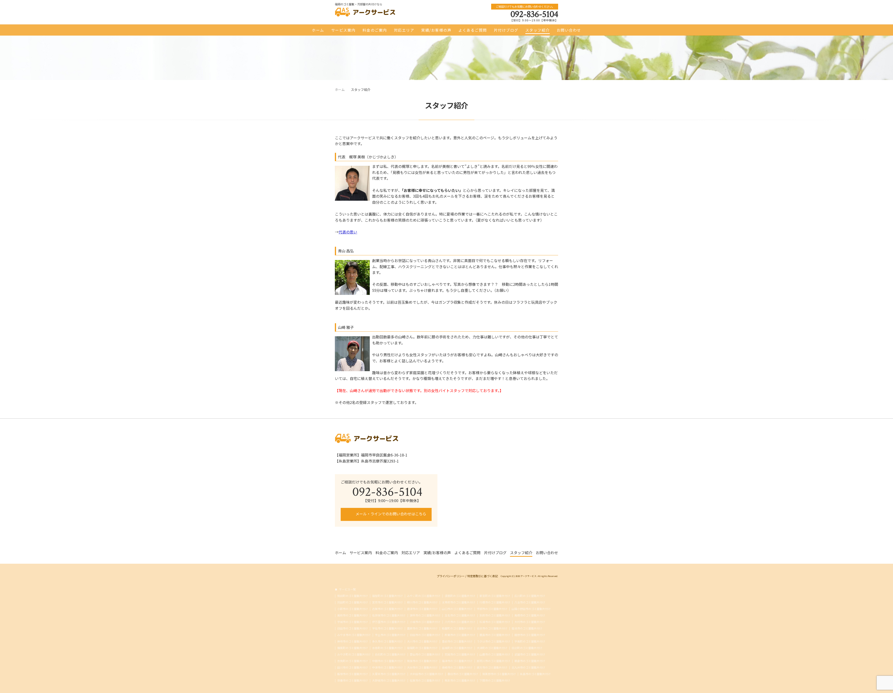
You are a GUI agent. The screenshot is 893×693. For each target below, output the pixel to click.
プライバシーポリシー (451, 576)
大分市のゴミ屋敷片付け (422, 667)
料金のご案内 (375, 30)
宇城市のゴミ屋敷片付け (352, 621)
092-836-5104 (534, 14)
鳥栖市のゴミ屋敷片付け (529, 615)
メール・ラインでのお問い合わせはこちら (390, 513)
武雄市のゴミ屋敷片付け (529, 654)
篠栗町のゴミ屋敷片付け (352, 647)
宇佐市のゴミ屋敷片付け (387, 628)
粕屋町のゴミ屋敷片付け (457, 628)
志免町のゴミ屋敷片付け (352, 661)
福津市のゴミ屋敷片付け (457, 661)
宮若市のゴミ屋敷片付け (387, 602)
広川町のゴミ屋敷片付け (529, 595)
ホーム (318, 30)
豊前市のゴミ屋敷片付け (457, 641)
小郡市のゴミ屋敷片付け (352, 608)
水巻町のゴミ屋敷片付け (387, 647)
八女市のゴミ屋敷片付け (529, 602)
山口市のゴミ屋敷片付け (457, 608)
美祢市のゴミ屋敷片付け (352, 615)
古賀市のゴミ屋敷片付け (387, 608)
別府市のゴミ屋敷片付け (495, 615)
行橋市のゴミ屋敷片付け (495, 602)
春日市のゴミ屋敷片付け (462, 674)
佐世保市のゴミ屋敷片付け (389, 615)
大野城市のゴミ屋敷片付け (389, 680)
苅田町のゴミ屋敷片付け (352, 602)
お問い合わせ (569, 30)
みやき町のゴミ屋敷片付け (354, 654)
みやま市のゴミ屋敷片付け (354, 634)
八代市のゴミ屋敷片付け (460, 621)
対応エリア (404, 30)
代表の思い (348, 232)
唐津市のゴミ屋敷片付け (422, 608)
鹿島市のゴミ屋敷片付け (495, 634)
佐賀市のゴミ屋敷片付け (425, 680)
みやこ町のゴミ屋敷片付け (423, 595)
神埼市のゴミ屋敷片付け (352, 641)
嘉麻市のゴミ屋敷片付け (422, 628)
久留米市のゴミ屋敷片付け (389, 674)
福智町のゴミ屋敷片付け (387, 595)
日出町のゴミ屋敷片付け (527, 647)
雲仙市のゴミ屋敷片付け (425, 654)
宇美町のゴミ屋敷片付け (529, 641)
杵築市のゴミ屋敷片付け (460, 634)
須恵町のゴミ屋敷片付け (460, 595)
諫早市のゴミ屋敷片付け (425, 615)
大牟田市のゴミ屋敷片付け (426, 674)
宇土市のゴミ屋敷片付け (390, 634)
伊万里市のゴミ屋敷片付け (389, 621)
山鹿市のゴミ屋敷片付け (495, 654)
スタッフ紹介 (537, 30)
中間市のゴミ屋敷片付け (387, 661)
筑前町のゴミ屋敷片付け (352, 595)
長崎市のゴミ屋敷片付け (457, 667)
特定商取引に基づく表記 (482, 576)
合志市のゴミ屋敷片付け (492, 628)
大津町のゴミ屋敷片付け (492, 647)
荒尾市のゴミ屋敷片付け (460, 654)
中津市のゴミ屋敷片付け (387, 667)
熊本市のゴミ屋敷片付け (460, 680)
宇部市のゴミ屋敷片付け (492, 608)
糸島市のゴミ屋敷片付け (535, 674)
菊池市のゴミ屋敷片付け (527, 628)
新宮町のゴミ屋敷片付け (495, 595)
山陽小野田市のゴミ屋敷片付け (531, 608)
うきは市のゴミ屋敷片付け (493, 641)
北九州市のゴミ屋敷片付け (528, 667)
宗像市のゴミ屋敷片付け (352, 680)
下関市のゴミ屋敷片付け (495, 680)
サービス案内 (343, 30)
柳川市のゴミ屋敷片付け (422, 602)
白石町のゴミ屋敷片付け (390, 654)
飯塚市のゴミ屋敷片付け (352, 674)
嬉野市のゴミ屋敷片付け (529, 634)
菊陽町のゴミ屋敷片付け (422, 647)
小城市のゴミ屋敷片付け (425, 621)
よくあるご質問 (472, 30)
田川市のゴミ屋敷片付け (352, 667)
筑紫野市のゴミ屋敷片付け (499, 674)
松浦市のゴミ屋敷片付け (495, 621)
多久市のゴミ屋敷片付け (387, 641)
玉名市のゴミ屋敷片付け (460, 615)
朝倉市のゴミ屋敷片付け (529, 661)
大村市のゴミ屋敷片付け (529, 621)
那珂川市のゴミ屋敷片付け (493, 661)
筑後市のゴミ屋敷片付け (422, 661)
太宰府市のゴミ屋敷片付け (458, 602)
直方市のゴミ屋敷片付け (492, 667)
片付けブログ (506, 30)
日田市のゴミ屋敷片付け (352, 628)
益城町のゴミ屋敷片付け (457, 647)
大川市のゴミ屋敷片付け (422, 641)
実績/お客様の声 (436, 30)
